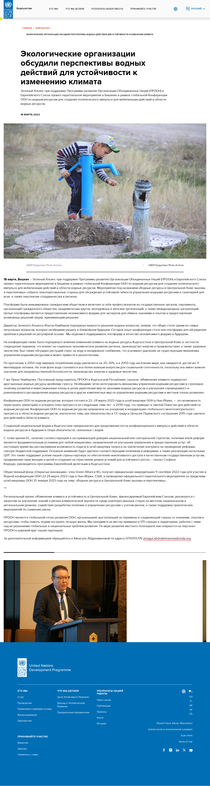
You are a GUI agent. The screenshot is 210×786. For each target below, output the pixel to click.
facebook (163, 750)
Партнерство (25, 720)
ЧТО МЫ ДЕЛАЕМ (74, 8)
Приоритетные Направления (73, 712)
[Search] (190, 703)
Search (182, 9)
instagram (170, 750)
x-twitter (184, 750)
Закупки (22, 748)
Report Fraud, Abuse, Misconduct (174, 723)
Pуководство (25, 703)
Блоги (100, 717)
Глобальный (175, 9)
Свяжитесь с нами (28, 754)
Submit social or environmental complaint (170, 729)
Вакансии (23, 742)
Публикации (104, 706)
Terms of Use (185, 741)
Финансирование (27, 715)
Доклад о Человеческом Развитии (71, 704)
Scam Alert (186, 735)
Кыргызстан (24, 8)
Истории (101, 723)
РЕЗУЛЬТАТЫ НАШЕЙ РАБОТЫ (107, 8)
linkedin (177, 750)
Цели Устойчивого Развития (73, 697)
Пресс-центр (104, 700)
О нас (21, 697)
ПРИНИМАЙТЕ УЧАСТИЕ (143, 8)
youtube (190, 750)
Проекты (102, 712)
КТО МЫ (53, 8)
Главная (27, 28)
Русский (196, 8)
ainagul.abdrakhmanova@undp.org (167, 538)
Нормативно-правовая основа (35, 709)
